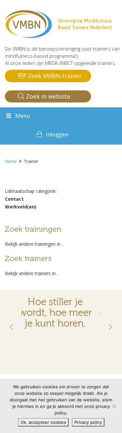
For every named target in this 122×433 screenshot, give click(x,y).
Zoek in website (47, 96)
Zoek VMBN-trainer (54, 76)
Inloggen (57, 134)
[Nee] (114, 406)
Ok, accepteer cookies (43, 422)
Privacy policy (88, 422)
